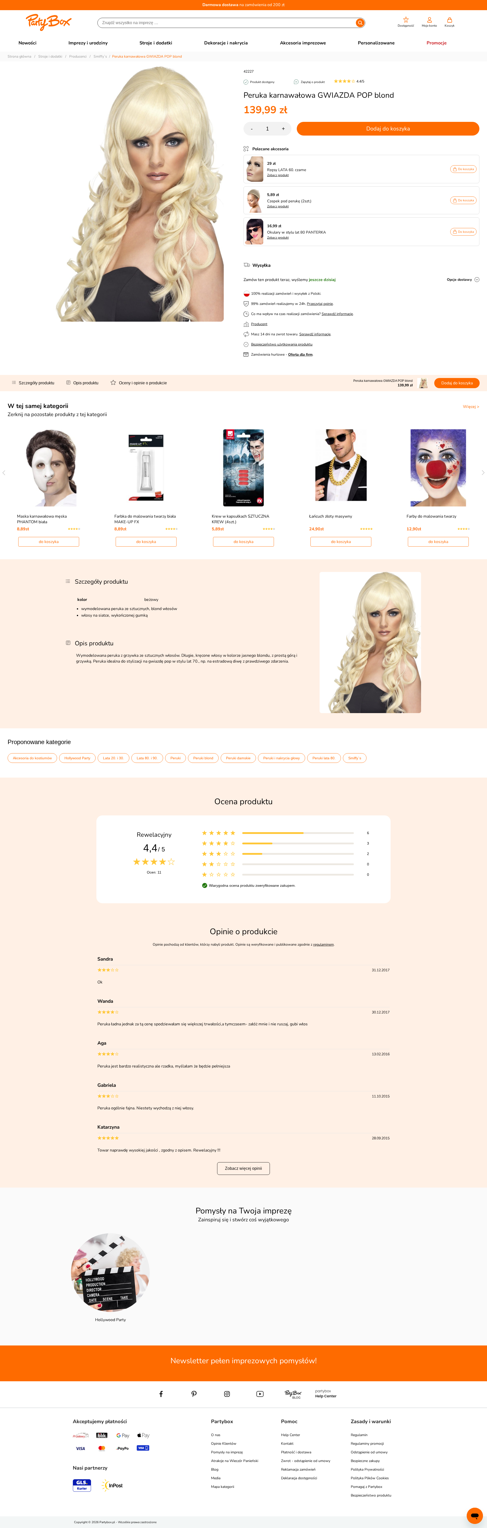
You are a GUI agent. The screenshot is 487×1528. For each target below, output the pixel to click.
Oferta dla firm (300, 354)
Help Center (290, 1435)
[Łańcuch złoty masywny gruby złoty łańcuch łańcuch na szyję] (341, 467)
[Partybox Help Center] (326, 1406)
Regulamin (359, 1435)
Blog (214, 1469)
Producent (259, 324)
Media (215, 1478)
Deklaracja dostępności (299, 1478)
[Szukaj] (360, 23)
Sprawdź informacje (337, 313)
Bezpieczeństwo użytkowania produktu (281, 344)
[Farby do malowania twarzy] (438, 467)
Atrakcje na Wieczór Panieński (234, 1460)
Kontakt (287, 1443)
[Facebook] (161, 1406)
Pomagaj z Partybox (366, 1486)
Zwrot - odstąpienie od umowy (305, 1460)
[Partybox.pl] (49, 30)
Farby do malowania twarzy (431, 516)
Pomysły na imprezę (227, 1452)
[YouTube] (260, 1406)
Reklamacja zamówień (298, 1469)
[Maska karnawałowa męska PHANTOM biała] (49, 467)
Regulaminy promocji (367, 1443)
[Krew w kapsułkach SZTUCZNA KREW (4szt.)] (243, 467)
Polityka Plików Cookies (370, 1478)
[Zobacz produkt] (255, 169)
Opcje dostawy (459, 279)
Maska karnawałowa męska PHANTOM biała (42, 519)
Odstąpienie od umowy (369, 1452)
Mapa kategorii (222, 1486)
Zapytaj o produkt (313, 82)
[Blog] (293, 1406)
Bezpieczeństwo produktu (371, 1495)
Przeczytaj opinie (320, 303)
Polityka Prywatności (367, 1469)
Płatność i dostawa (296, 1452)
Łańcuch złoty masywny (330, 516)
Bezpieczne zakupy (365, 1460)
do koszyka (49, 542)
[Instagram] (227, 1406)
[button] (406, 22)
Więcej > (471, 406)
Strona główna (19, 56)
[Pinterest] (194, 1406)
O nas (215, 1435)
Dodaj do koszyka (388, 129)
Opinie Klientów (223, 1443)
